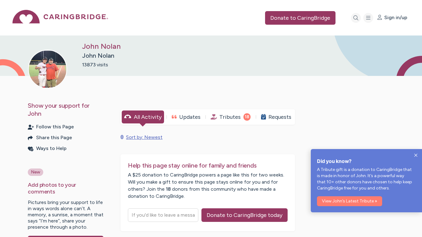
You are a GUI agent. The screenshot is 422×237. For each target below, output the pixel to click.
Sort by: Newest (144, 137)
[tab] (143, 116)
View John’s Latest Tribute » (349, 201)
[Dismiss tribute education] (416, 155)
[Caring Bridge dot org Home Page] (60, 22)
